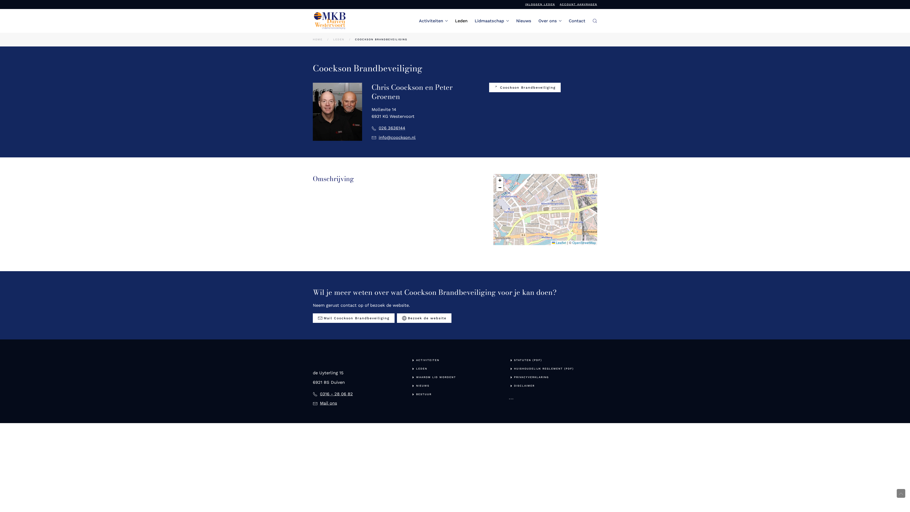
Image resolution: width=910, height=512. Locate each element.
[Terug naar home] (330, 20)
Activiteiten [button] (431, 20)
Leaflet (560, 242)
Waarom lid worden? (436, 377)
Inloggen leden (540, 4)
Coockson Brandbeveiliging (528, 87)
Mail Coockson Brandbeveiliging (357, 318)
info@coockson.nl (397, 137)
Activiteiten (427, 360)
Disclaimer (524, 385)
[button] (594, 20)
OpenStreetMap (584, 242)
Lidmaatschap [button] (489, 20)
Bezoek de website (427, 318)
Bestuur (424, 394)
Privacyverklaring (531, 377)
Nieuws (523, 20)
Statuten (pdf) (528, 360)
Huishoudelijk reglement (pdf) (544, 368)
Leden (461, 20)
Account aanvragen (578, 4)
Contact (577, 20)
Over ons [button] (547, 20)
